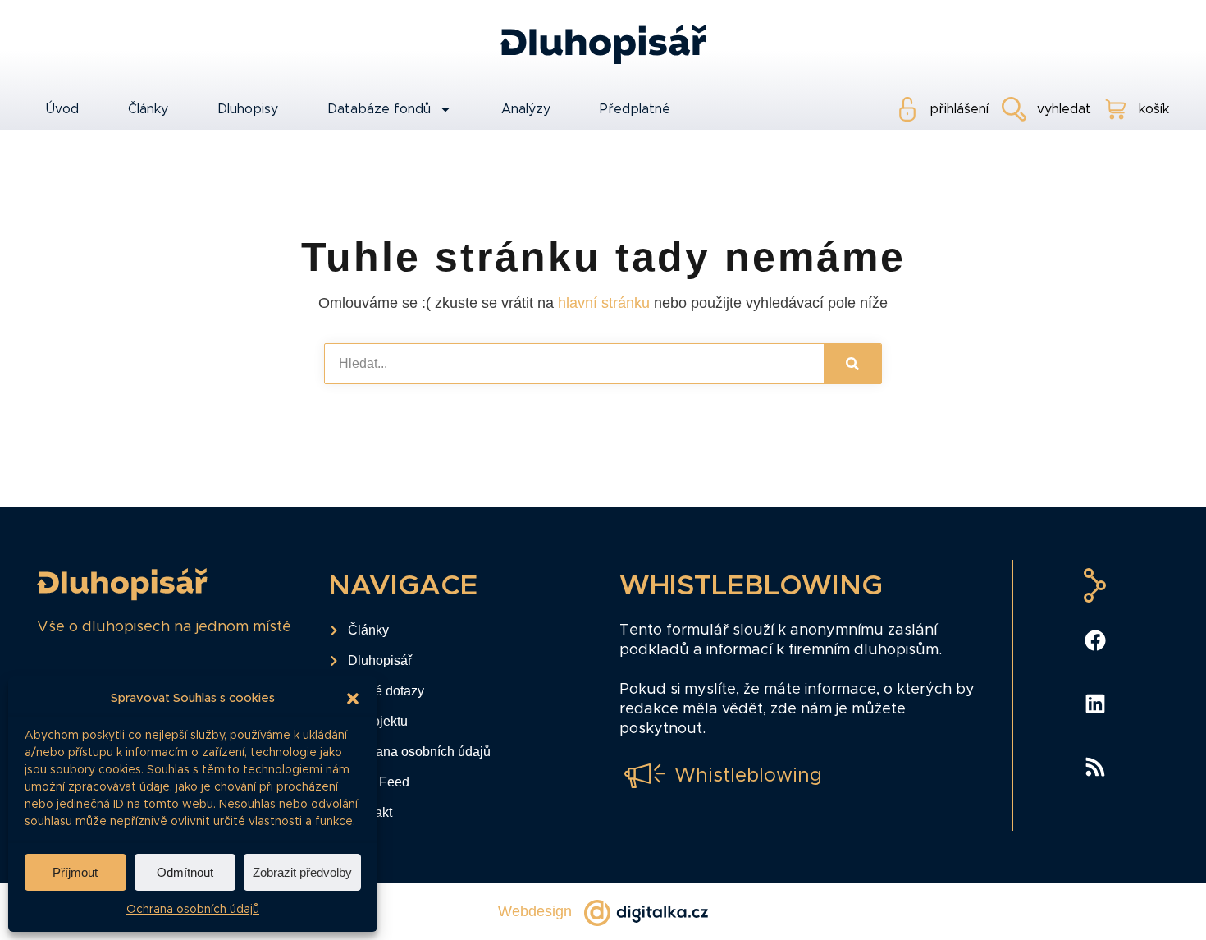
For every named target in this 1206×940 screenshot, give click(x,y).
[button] (353, 698)
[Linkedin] (1095, 703)
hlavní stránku (604, 303)
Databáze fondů (379, 109)
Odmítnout (185, 872)
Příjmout (75, 872)
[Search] (852, 363)
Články (148, 109)
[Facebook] (1095, 640)
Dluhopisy (247, 109)
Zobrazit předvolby (302, 872)
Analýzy (525, 109)
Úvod (62, 109)
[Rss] (1095, 766)
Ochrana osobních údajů (192, 909)
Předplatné (635, 109)
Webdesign (535, 911)
